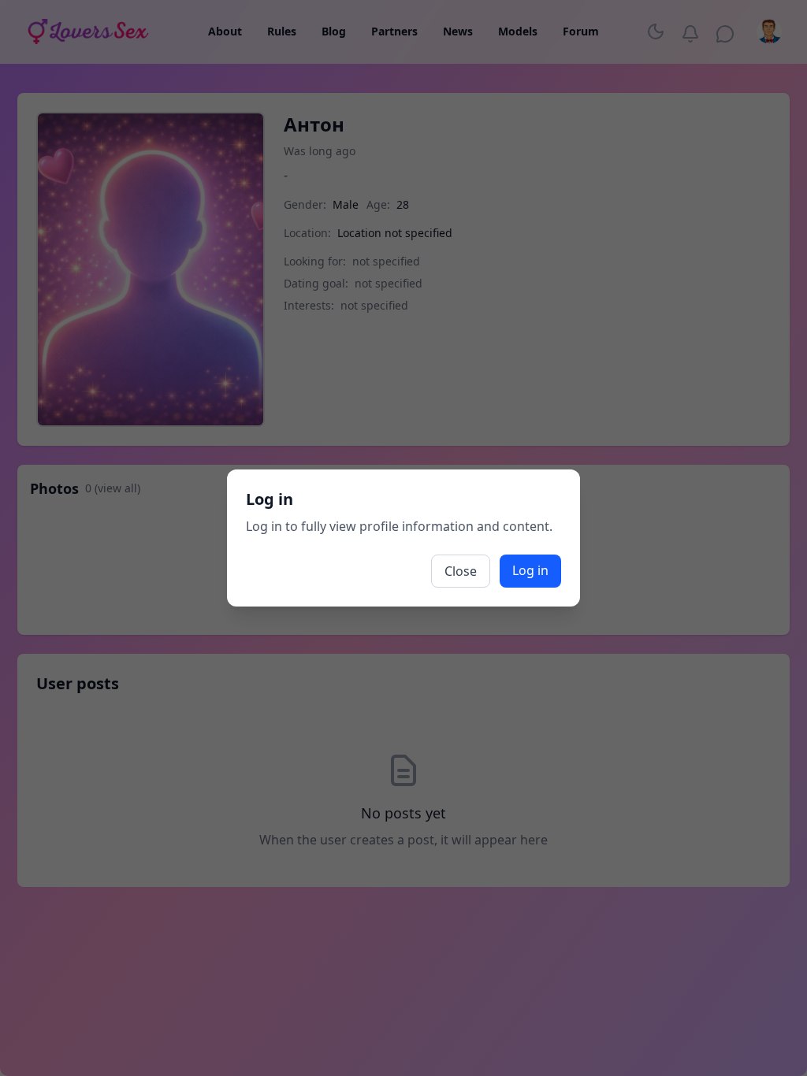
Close (460, 571)
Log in (530, 570)
